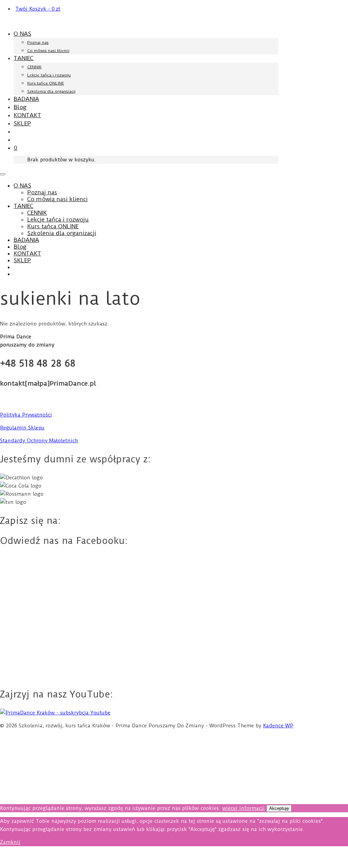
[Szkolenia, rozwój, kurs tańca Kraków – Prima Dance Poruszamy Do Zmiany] (35, 21)
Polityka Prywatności (26, 415)
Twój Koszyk (37, 9)
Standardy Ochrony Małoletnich (39, 441)
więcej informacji (243, 808)
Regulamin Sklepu (22, 428)
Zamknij (10, 842)
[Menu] (2, 174)
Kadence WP (278, 726)
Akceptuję (279, 808)
